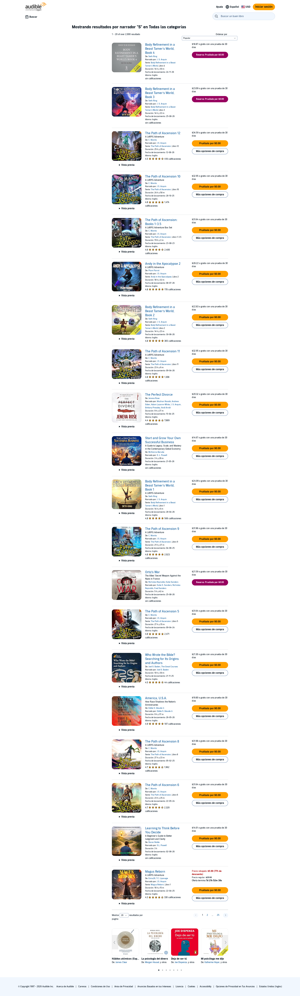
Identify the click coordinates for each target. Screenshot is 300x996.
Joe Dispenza (181, 962)
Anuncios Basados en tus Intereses (154, 986)
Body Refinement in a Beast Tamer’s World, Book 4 (160, 49)
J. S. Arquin (162, 59)
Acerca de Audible (65, 986)
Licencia (179, 986)
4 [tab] (170, 970)
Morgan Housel (152, 962)
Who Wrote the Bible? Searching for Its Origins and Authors (162, 659)
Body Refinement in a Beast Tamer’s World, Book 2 (160, 311)
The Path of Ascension (161, 146)
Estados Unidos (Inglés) (270, 986)
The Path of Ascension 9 (162, 529)
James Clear (121, 962)
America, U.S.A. (156, 698)
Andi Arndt (166, 407)
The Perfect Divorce (159, 395)
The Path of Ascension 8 (162, 741)
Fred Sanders (160, 588)
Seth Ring (152, 56)
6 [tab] (177, 970)
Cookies (191, 986)
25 (218, 915)
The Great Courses (169, 666)
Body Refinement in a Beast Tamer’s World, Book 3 (160, 93)
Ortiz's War (152, 572)
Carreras (82, 986)
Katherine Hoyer (212, 962)
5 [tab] (173, 970)
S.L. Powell (162, 845)
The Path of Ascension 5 (162, 611)
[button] (210, 55)
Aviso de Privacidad (123, 986)
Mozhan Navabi (164, 401)
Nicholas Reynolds (156, 582)
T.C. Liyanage (162, 878)
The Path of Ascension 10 (162, 176)
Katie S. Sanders (164, 585)
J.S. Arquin (161, 143)
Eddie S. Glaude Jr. (156, 708)
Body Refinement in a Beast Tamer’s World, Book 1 (160, 486)
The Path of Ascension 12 (162, 133)
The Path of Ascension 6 (162, 785)
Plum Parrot (153, 270)
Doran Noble (154, 842)
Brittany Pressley (152, 407)
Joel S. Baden (154, 666)
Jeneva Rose (154, 398)
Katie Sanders (172, 582)
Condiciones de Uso (100, 986)
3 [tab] (166, 970)
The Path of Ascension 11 (162, 351)
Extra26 (151, 878)
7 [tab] (181, 970)
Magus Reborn (155, 872)
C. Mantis (152, 140)
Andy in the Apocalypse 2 (162, 264)
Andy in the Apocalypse (161, 277)
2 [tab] (162, 970)
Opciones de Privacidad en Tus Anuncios (235, 986)
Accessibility (205, 986)
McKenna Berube (156, 452)
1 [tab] (158, 970)
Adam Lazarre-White (160, 404)
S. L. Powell (162, 455)
